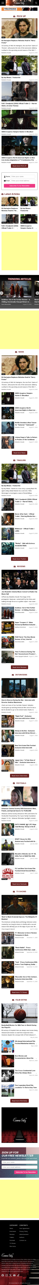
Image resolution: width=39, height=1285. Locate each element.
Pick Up (4, 74)
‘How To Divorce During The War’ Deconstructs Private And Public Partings (26, 654)
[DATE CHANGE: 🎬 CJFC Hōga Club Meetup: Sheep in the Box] (8, 829)
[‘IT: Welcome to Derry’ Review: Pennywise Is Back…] (8, 938)
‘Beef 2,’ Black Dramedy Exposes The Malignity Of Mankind (19, 918)
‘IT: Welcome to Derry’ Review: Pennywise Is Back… (26, 934)
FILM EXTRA (21, 1000)
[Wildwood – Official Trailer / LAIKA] (8, 534)
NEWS (21, 352)
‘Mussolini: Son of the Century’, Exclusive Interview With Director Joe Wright (26, 979)
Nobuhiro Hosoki (6, 53)
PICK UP (21, 16)
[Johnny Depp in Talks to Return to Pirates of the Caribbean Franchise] (8, 442)
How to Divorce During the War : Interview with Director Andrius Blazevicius (18, 701)
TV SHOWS (21, 891)
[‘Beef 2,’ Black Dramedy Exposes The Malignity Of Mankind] (19, 905)
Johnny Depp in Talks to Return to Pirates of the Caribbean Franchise (26, 439)
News (3, 37)
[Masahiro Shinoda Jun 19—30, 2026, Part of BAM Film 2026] (8, 859)
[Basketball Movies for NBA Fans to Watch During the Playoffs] (19, 1013)
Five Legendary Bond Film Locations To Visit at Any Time (26, 1086)
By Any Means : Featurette (11, 77)
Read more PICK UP (19, 166)
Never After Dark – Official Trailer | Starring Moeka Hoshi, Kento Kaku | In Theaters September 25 (15, 302)
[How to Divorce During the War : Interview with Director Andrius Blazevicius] (19, 688)
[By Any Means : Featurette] (19, 65)
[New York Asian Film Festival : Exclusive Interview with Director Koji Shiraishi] (8, 750)
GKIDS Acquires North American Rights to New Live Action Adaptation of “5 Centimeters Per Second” (18, 160)
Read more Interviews (19, 776)
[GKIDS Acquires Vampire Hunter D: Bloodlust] (19, 119)
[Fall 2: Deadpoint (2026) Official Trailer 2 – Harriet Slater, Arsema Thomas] (19, 91)
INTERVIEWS (21, 674)
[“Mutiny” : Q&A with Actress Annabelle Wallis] (8, 548)
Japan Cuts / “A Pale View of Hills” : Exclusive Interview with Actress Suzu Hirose (26, 762)
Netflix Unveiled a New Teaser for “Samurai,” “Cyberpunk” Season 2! (26, 425)
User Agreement (24, 1228)
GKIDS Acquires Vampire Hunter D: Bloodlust (17, 132)
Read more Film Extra (19, 1101)
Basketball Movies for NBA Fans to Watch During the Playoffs (19, 1026)
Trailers (12, 1237)
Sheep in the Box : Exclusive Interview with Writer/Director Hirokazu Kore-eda (26, 733)
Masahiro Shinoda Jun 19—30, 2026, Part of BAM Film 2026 (25, 855)
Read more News (20, 453)
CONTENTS (23, 1225)
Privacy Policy (23, 1231)
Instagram (6, 1275)
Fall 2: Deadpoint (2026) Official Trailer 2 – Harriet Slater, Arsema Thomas (19, 105)
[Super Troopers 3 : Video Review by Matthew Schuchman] (8, 627)
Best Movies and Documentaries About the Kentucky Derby (24, 1058)
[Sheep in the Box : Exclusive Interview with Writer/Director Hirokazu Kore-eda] (8, 736)
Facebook (3, 1275)
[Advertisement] (19, 251)
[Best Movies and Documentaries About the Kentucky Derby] (8, 1061)
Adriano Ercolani (19, 937)
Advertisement (23, 1234)
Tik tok (18, 1275)
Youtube (14, 1275)
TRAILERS (21, 460)
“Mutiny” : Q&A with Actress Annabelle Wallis (25, 545)
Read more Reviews (19, 667)
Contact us (22, 1240)
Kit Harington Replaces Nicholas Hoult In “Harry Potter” (18, 42)
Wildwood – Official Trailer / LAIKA (25, 530)
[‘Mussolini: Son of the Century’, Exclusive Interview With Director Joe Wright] (8, 982)
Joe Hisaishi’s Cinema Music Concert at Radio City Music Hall (19, 593)
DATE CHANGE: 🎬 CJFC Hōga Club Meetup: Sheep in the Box (26, 826)
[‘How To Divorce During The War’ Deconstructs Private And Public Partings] (8, 657)
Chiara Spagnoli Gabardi (21, 656)
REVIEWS (21, 566)
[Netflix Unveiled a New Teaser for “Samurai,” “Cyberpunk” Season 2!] (8, 428)
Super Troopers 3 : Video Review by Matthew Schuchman (26, 624)
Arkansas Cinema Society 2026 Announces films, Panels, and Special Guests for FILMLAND (19, 810)
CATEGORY (14, 1225)
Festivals (4, 805)
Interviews (5, 697)
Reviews (4, 647)
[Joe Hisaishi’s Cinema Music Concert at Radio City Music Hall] (19, 580)
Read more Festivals (19, 884)
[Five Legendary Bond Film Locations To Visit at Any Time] (8, 1090)
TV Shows (4, 913)
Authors (21, 1237)
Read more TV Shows (19, 992)
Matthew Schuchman (20, 627)
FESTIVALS (21, 783)
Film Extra (4, 1022)
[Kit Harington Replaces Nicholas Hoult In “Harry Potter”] (19, 28)
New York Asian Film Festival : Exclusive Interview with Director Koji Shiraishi (25, 748)
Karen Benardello (19, 612)
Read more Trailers (19, 559)
